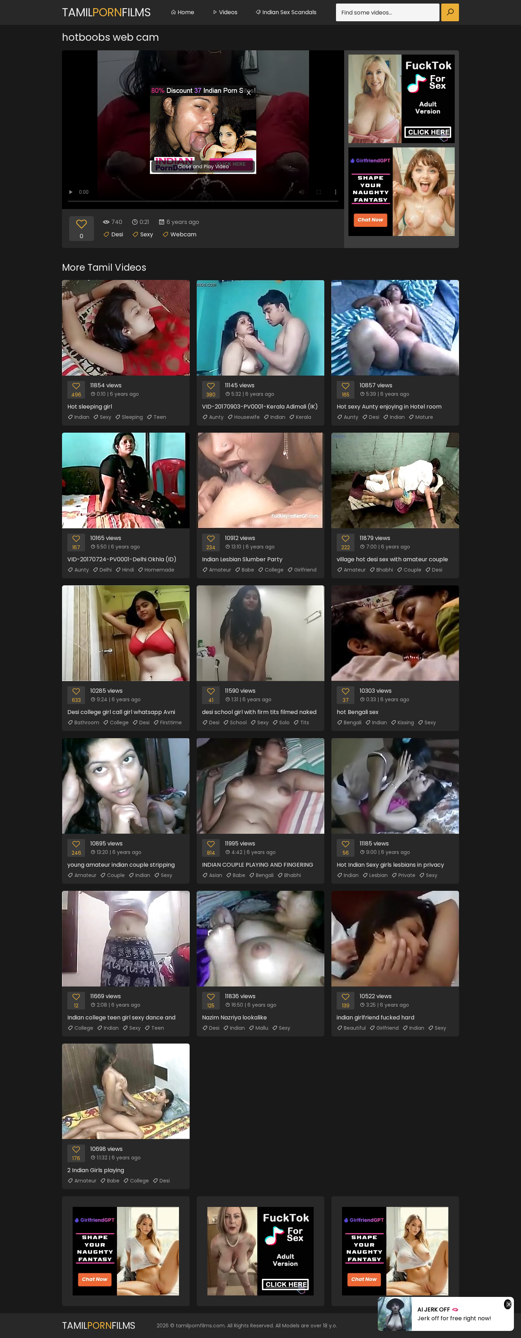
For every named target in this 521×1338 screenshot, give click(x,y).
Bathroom (86, 722)
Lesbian (378, 875)
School (238, 722)
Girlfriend (305, 569)
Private (406, 875)
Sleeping (132, 417)
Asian (215, 875)
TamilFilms (106, 12)
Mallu (262, 1027)
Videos (227, 12)
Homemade (159, 569)
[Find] (450, 12)
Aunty (216, 417)
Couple (412, 569)
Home (185, 12)
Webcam (183, 234)
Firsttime (171, 722)
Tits (304, 722)
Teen (159, 417)
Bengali (353, 722)
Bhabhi (384, 569)
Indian (81, 417)
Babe (248, 569)
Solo (284, 722)
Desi (117, 234)
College (274, 569)
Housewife (247, 417)
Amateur (220, 569)
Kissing (406, 722)
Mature (424, 417)
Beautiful (355, 1027)
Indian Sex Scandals (288, 12)
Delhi (106, 569)
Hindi (128, 569)
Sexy (146, 234)
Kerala (303, 417)
